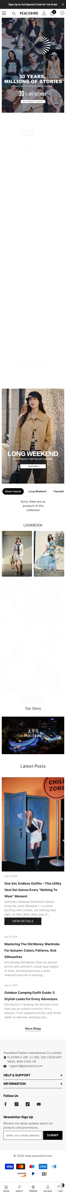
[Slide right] (62, 122)
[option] (33, 65)
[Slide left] (4, 122)
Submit (53, 1135)
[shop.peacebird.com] (33, 735)
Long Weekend (37, 491)
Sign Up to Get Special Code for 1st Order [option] (33, 4)
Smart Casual (13, 491)
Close (63, 4)
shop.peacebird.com (38, 1155)
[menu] (4, 13)
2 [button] (35, 108)
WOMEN (27, 132)
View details (23, 921)
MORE (33, 700)
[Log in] (44, 13)
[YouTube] (38, 1104)
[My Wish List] (62, 13)
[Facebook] (5, 1104)
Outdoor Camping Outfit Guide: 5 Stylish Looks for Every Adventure (30, 996)
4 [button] (38, 479)
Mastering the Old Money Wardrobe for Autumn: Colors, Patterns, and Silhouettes (32, 950)
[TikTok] (27, 1104)
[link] (33, 125)
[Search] (14, 13)
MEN (42, 132)
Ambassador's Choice (33, 364)
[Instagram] (16, 1104)
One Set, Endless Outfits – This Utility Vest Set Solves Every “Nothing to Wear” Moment (32, 890)
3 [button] (35, 479)
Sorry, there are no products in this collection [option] (33, 147)
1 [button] (31, 108)
